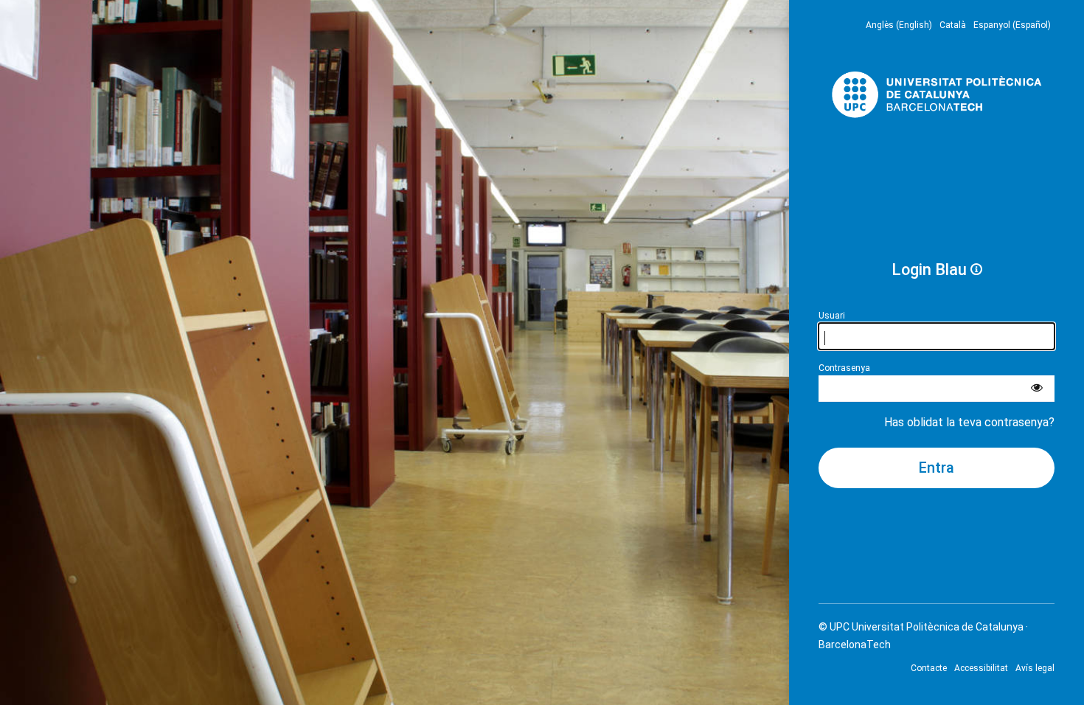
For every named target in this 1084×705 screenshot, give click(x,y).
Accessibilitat (981, 668)
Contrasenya (844, 368)
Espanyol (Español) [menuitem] (1012, 25)
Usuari (832, 315)
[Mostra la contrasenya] (1037, 388)
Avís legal (1035, 668)
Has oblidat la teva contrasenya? (969, 422)
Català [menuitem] (952, 25)
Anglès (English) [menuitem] (899, 25)
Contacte (929, 668)
